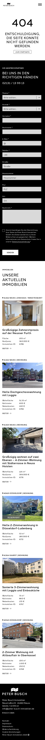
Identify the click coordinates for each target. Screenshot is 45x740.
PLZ (3, 185)
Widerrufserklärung (10, 729)
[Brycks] (19, 4)
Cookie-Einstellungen (11, 732)
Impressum (6, 723)
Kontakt (5, 721)
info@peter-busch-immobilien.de (18, 708)
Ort (3, 196)
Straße (5, 162)
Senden (10, 252)
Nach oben (8, 713)
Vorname (6, 116)
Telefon (6, 150)
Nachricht (7, 208)
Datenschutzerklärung (21, 241)
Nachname (7, 127)
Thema (5, 93)
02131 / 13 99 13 (13, 82)
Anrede (6, 104)
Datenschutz (7, 726)
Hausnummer (8, 173)
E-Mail (5, 139)
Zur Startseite (22, 52)
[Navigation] (40, 4)
